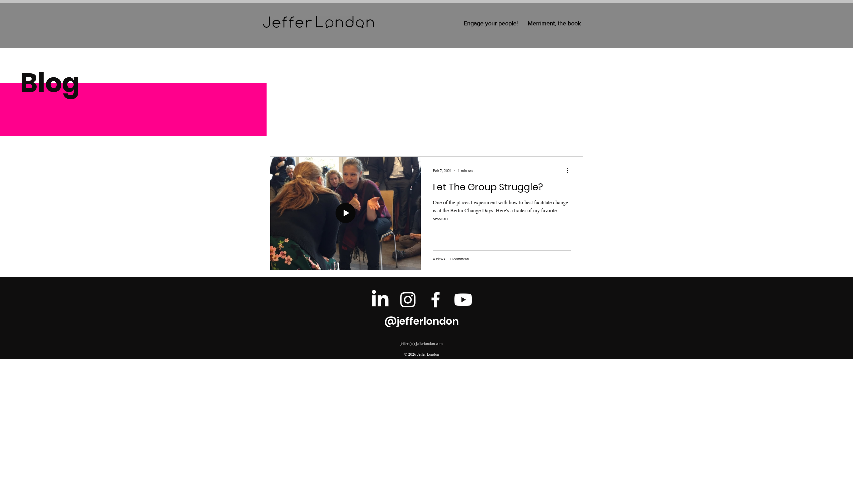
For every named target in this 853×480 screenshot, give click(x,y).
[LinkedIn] (380, 299)
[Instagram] (408, 299)
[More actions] (570, 170)
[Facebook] (435, 299)
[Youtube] (463, 299)
